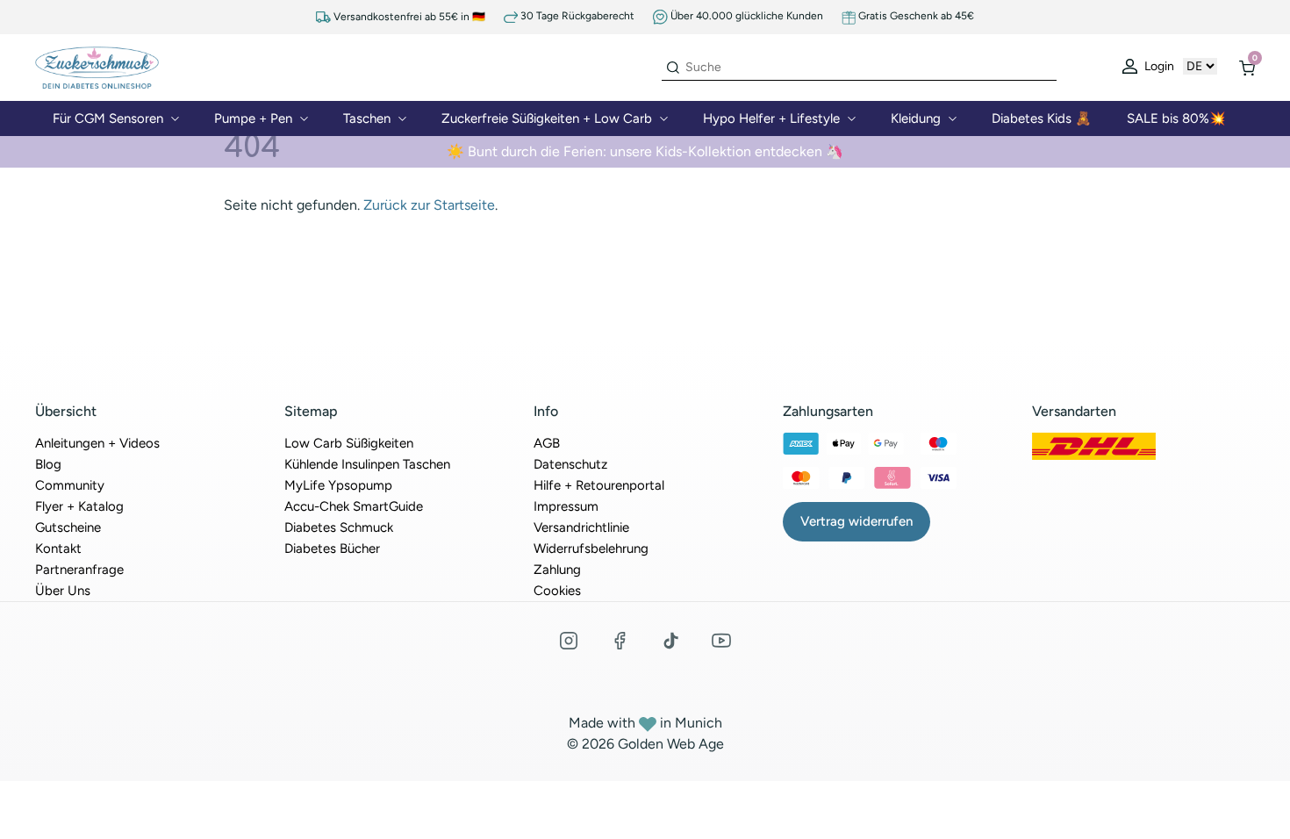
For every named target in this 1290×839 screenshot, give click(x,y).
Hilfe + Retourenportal (599, 485)
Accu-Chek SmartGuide (353, 506)
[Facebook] (619, 640)
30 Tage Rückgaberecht (576, 16)
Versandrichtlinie (581, 527)
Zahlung (557, 569)
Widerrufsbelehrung (591, 548)
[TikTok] (670, 640)
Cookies (557, 591)
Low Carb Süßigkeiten (348, 443)
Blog (48, 464)
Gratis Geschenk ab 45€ (915, 16)
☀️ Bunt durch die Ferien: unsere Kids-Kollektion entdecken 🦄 (645, 151)
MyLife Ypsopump (338, 485)
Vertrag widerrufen (856, 521)
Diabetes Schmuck (338, 527)
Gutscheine (68, 527)
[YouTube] (721, 640)
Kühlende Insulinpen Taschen (367, 464)
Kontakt (58, 548)
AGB (547, 443)
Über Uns (62, 591)
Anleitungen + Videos (97, 443)
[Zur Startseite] (97, 66)
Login (1158, 66)
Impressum (566, 506)
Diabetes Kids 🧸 (1042, 118)
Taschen (367, 118)
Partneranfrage (79, 569)
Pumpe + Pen (253, 118)
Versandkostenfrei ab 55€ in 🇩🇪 (408, 17)
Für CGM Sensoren (108, 118)
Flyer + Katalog (79, 506)
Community (69, 485)
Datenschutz (570, 464)
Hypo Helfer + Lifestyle (771, 118)
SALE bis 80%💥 (1176, 118)
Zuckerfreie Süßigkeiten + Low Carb (546, 118)
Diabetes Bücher (332, 548)
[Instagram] (568, 640)
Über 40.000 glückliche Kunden (745, 16)
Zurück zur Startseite (429, 205)
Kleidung (916, 118)
